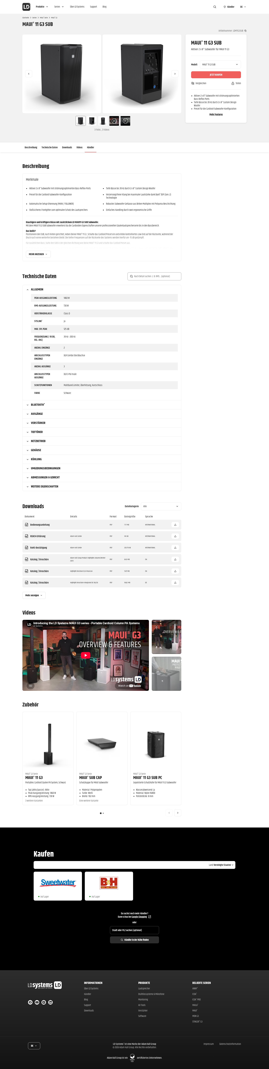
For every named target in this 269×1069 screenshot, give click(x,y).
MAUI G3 (54, 17)
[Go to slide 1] (101, 813)
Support (87, 1005)
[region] (101, 74)
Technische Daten (50, 147)
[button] (42, 7)
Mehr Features (216, 114)
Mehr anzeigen (36, 254)
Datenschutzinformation (230, 1043)
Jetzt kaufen (216, 74)
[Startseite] (26, 7)
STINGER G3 (197, 1021)
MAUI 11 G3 (34, 777)
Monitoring (143, 999)
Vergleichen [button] (201, 83)
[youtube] (37, 1002)
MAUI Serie (44, 17)
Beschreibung (31, 147)
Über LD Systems (91, 988)
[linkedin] (50, 1002)
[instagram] (43, 1002)
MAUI (194, 1010)
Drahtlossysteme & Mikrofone (151, 994)
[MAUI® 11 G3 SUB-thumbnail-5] (125, 121)
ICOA (194, 994)
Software (142, 1015)
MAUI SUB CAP (90, 777)
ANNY (195, 988)
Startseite (25, 17)
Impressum (209, 1043)
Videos (79, 147)
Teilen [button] (238, 83)
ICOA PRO (196, 999)
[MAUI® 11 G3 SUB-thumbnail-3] (103, 121)
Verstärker (143, 1010)
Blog (86, 999)
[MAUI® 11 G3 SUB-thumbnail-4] (114, 121)
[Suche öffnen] (215, 7)
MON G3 (195, 1015)
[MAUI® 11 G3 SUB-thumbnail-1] (79, 121)
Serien (34, 17)
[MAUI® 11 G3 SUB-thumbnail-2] (92, 121)
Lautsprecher (144, 988)
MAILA (195, 1005)
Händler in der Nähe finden (136, 939)
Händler (90, 147)
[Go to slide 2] (103, 813)
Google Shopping (139, 916)
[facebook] (30, 1002)
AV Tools (142, 1005)
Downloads (67, 147)
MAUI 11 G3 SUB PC (147, 777)
